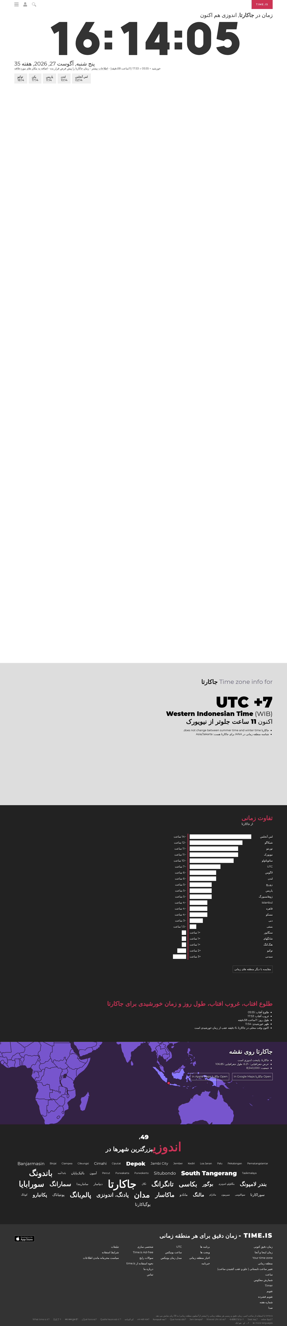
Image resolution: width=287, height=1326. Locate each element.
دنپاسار (98, 1184)
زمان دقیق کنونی (263, 1246)
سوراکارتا (257, 1195)
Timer (269, 1285)
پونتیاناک (58, 1195)
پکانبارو (40, 1195)
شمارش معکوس (263, 1280)
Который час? (159, 1319)
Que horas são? (178, 1319)
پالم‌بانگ (80, 1195)
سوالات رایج (146, 1258)
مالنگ (198, 1195)
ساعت (269, 1274)
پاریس (49, 78)
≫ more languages (263, 1323)
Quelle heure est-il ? (110, 1319)
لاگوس (269, 872)
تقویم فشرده (265, 1296)
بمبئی (270, 926)
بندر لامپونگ (253, 1184)
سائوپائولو (267, 860)
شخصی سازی (145, 1246)
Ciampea (67, 1163)
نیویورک (268, 854)
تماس (150, 1274)
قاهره (269, 908)
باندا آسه (62, 1173)
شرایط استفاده (110, 1252)
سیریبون (225, 1194)
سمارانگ (60, 1184)
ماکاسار (164, 1194)
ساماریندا (82, 1184)
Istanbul (267, 902)
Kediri (191, 1163)
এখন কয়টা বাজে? (143, 1319)
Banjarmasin (31, 1163)
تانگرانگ (162, 1184)
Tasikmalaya (249, 1173)
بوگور (207, 1184)
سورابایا (31, 1184)
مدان (142, 1194)
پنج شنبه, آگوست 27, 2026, (54, 64)
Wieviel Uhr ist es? (216, 1319)
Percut (106, 1173)
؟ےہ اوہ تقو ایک (242, 1323)
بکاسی (188, 1184)
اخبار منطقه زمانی (199, 1258)
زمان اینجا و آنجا (264, 1252)
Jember (178, 1163)
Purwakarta (122, 1173)
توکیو (20, 78)
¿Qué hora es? (89, 1319)
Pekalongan (235, 1163)
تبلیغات (115, 1246)
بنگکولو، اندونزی (227, 1183)
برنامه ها (205, 1246)
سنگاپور (268, 932)
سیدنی (269, 956)
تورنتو (269, 848)
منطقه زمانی (265, 1263)
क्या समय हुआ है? (71, 1319)
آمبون (93, 1173)
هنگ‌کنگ (268, 944)
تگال (144, 1183)
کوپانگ (24, 1194)
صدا (270, 1308)
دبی (270, 920)
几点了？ (57, 1319)
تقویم (270, 1291)
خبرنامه (205, 1263)
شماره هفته (266, 1302)
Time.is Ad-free (143, 1252)
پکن (35, 78)
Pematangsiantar (257, 1163)
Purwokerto (141, 1173)
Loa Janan (206, 1163)
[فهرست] (16, 4)
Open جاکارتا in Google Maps (252, 1076)
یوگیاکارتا (143, 1204)
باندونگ (40, 1173)
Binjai (53, 1163)
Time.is (262, 4)
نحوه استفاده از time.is (139, 1263)
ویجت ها (205, 1252)
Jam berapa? (196, 1319)
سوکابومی (240, 1194)
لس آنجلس (81, 78)
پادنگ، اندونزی (112, 1194)
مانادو (184, 1195)
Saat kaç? (253, 1319)
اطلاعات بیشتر (100, 68)
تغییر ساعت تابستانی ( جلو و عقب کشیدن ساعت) (245, 1269)
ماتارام (212, 1194)
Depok (135, 1163)
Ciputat (116, 1163)
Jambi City (159, 1163)
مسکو (269, 914)
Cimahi (100, 1163)
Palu (219, 1163)
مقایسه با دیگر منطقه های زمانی (252, 969)
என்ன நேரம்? (267, 1319)
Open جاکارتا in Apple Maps (210, 1076)
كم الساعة (129, 1319)
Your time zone (262, 1258)
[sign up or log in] (25, 5)
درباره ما (148, 1269)
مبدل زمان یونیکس (171, 1258)
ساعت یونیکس (173, 1252)
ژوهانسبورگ (266, 896)
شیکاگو (269, 842)
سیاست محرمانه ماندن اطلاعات (101, 1258)
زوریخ (269, 884)
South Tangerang (209, 1173)
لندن (64, 78)
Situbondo (165, 1173)
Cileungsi (83, 1163)
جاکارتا (122, 1184)
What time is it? (41, 1319)
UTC (270, 866)
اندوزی (248, 1060)
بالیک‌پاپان (77, 1173)
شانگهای (268, 938)
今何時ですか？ (236, 1319)
